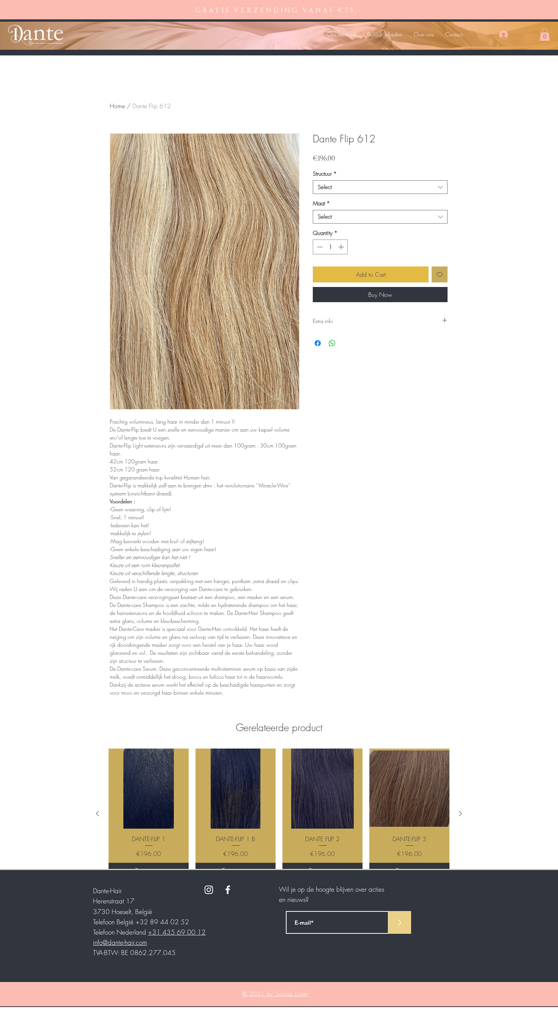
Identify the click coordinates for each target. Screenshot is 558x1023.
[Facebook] (227, 889)
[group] (279, 813)
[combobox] (380, 187)
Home (117, 106)
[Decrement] (319, 247)
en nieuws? (294, 899)
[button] (544, 34)
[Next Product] (460, 813)
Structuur (325, 173)
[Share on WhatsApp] (332, 343)
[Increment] (342, 247)
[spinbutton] (330, 247)
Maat (321, 203)
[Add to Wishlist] (440, 274)
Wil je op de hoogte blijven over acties (331, 889)
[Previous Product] (97, 813)
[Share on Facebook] (317, 343)
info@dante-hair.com (120, 942)
